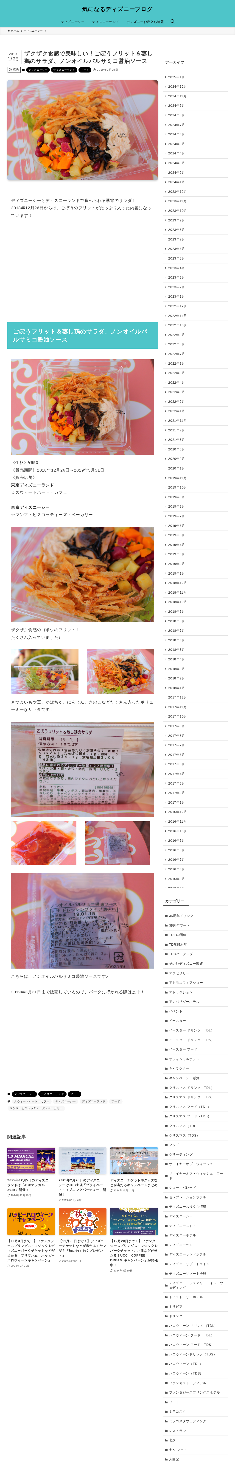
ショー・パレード (182, 1187)
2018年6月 (176, 640)
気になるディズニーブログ (117, 9)
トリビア (176, 1306)
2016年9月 (176, 840)
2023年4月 (176, 268)
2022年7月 (176, 354)
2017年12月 (177, 697)
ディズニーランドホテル (188, 1254)
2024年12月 (177, 86)
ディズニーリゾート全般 (188, 1273)
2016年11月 (177, 821)
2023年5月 (176, 258)
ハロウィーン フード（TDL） (191, 1335)
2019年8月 (176, 506)
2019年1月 (176, 573)
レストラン (177, 1431)
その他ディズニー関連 (186, 963)
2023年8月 (176, 230)
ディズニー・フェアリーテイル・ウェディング (196, 1285)
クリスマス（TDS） (184, 1135)
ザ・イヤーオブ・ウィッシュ (191, 1164)
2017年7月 (176, 745)
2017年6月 (176, 755)
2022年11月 (177, 316)
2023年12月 (177, 191)
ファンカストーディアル (188, 1383)
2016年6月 (176, 869)
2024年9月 (176, 105)
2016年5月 (176, 879)
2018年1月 (176, 688)
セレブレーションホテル (188, 1197)
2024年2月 (176, 172)
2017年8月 (176, 736)
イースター (177, 1021)
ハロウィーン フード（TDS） (192, 1345)
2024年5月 (176, 144)
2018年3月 (176, 669)
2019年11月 (177, 478)
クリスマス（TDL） (184, 1126)
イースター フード (183, 1049)
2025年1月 (176, 77)
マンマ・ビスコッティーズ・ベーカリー (36, 1108)
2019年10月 (177, 487)
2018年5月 (176, 649)
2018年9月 (176, 611)
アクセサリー (179, 973)
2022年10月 (177, 325)
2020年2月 (176, 459)
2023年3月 (176, 277)
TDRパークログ (181, 954)
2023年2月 (176, 287)
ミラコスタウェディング (188, 1421)
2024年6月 (176, 134)
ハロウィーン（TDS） (186, 1373)
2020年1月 (176, 468)
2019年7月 (176, 516)
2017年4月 (176, 774)
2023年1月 (176, 296)
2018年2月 (176, 678)
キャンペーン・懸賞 (184, 1078)
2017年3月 (176, 783)
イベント (176, 1011)
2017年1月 (176, 802)
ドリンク (176, 1316)
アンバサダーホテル (184, 1001)
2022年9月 (176, 335)
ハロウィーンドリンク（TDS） (193, 1354)
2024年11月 (177, 96)
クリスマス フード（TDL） (190, 1107)
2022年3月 (176, 392)
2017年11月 (177, 707)
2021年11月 (177, 420)
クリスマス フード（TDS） (190, 1116)
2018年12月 (177, 583)
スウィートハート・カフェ (32, 1101)
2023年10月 (177, 210)
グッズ (174, 1145)
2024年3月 (176, 163)
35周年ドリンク (181, 916)
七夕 (172, 1440)
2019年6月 (176, 526)
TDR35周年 (178, 944)
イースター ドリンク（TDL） (191, 1030)
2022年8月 (176, 344)
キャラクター (179, 1068)
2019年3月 (176, 554)
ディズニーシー (38, 69)
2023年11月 (177, 201)
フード (85, 69)
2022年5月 (176, 373)
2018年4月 (176, 659)
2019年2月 (176, 564)
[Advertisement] (82, 268)
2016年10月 (177, 831)
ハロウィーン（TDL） (186, 1364)
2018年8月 (176, 621)
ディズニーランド (64, 69)
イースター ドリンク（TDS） (192, 1040)
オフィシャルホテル (184, 1059)
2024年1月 (176, 182)
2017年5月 (176, 764)
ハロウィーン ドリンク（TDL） (193, 1325)
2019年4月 (176, 545)
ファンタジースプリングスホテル (194, 1392)
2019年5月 (176, 535)
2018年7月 (176, 630)
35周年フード (179, 925)
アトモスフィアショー (186, 982)
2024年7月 (176, 125)
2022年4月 (176, 382)
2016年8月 (176, 850)
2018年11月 (177, 592)
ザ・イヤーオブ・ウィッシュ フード (196, 1176)
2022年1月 (176, 411)
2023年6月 (176, 249)
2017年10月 (177, 716)
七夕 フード (178, 1450)
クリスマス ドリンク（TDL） (191, 1088)
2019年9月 (176, 497)
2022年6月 (176, 363)
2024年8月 (176, 115)
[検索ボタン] (173, 22)
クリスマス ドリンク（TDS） (192, 1097)
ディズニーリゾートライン (189, 1264)
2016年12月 (177, 812)
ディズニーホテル (182, 1235)
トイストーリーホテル (186, 1297)
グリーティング (181, 1154)
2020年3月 (176, 449)
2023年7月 (176, 239)
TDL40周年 (178, 935)
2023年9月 (176, 220)
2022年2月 (176, 401)
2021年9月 (176, 430)
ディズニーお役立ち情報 (188, 1206)
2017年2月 (176, 793)
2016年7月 (176, 859)
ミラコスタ (177, 1411)
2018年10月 (177, 602)
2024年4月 (176, 153)
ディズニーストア (182, 1226)
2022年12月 (177, 306)
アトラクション (181, 992)
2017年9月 (176, 726)
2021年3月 (176, 439)
